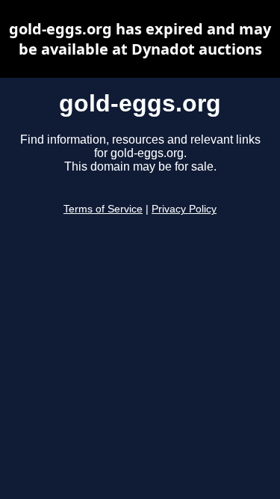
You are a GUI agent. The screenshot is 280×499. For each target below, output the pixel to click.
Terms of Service (103, 209)
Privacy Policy (184, 209)
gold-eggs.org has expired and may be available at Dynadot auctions (140, 39)
